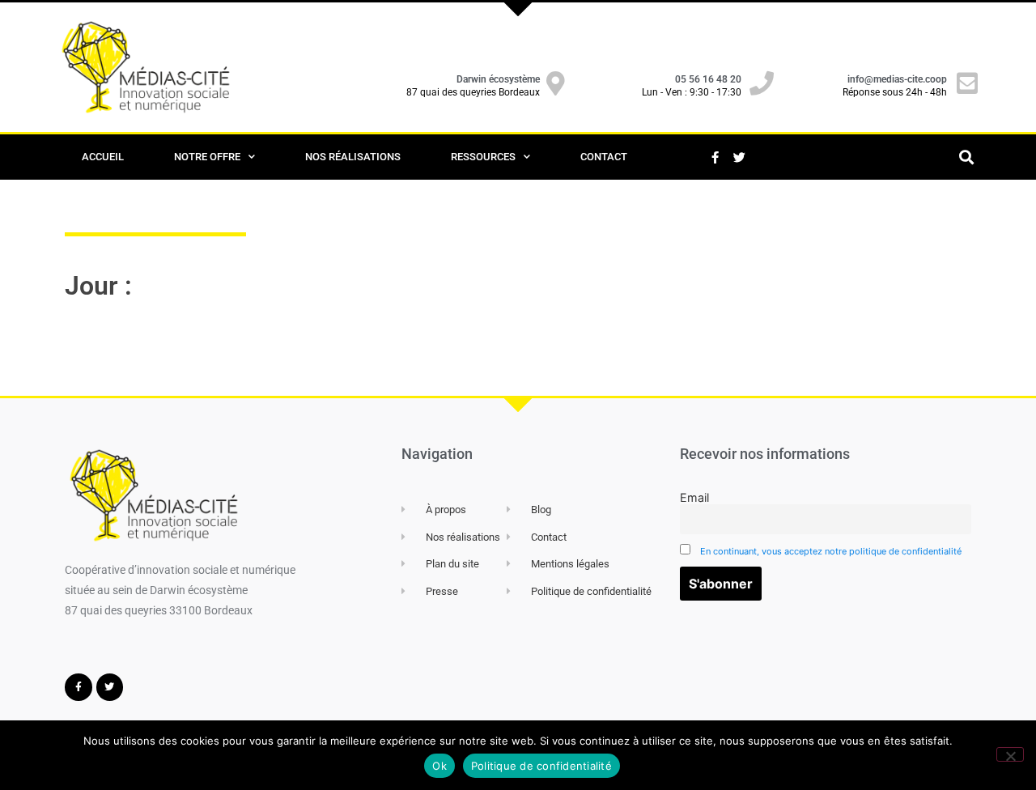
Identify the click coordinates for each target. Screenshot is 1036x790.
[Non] (1010, 754)
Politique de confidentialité (541, 765)
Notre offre (207, 157)
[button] (966, 157)
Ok (439, 765)
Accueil (103, 157)
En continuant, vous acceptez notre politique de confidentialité (831, 551)
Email (694, 497)
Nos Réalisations (353, 157)
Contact (603, 157)
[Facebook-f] (715, 157)
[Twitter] (739, 157)
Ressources (483, 157)
